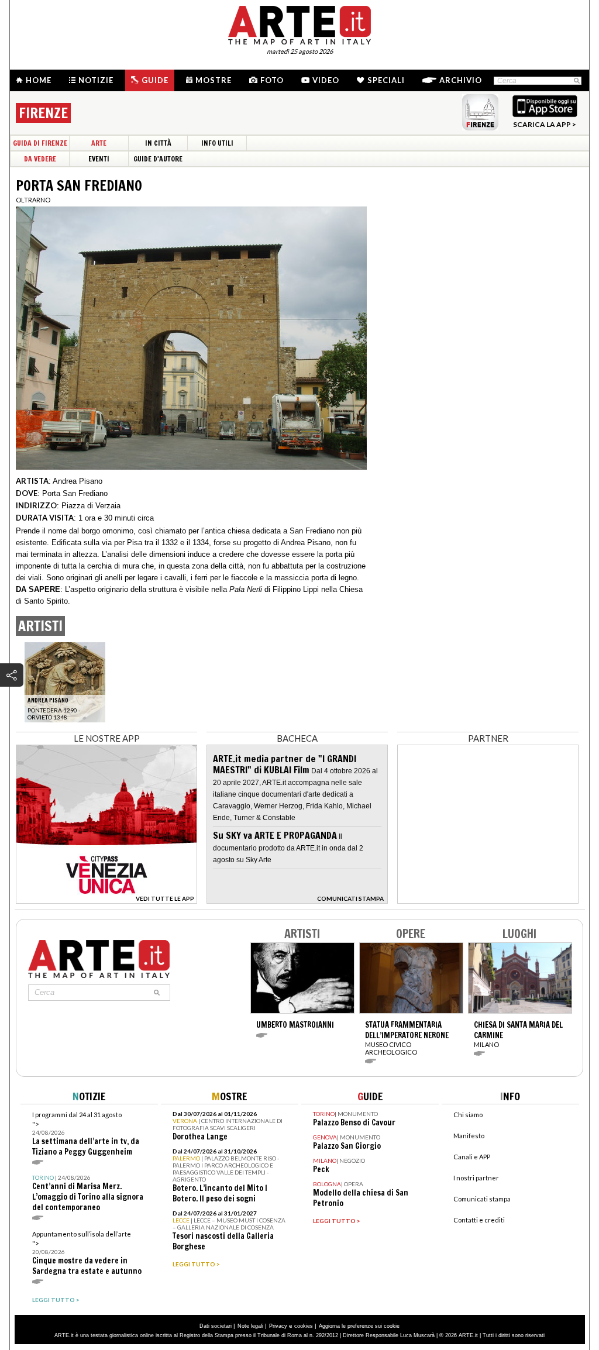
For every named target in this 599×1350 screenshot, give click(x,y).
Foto (272, 80)
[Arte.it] (299, 23)
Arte (98, 143)
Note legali (250, 1326)
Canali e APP (471, 1156)
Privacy (278, 1326)
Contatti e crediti (479, 1220)
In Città (158, 143)
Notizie (95, 80)
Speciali (386, 80)
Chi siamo (468, 1114)
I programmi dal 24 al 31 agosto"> (85, 1134)
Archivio (460, 80)
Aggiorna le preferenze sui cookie (359, 1326)
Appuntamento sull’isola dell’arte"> (87, 1253)
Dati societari (215, 1326)
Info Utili (217, 143)
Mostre (213, 80)
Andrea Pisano (77, 481)
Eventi (98, 159)
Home (38, 80)
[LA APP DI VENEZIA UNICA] (106, 900)
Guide (155, 80)
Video (325, 80)
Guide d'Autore (158, 159)
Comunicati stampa (482, 1199)
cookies (303, 1326)
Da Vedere (40, 159)
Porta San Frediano (75, 493)
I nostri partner (476, 1178)
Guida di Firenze (40, 143)
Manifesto (468, 1135)
